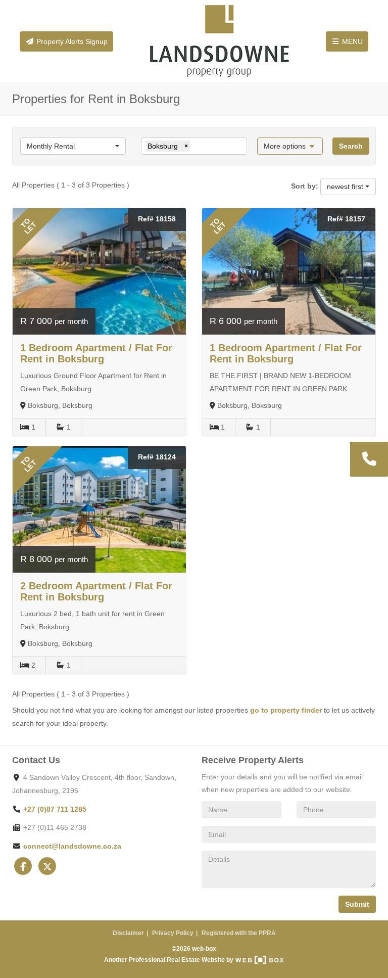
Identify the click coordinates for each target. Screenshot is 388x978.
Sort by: (304, 186)
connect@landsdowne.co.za (72, 846)
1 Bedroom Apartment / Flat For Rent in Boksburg (96, 353)
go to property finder (286, 710)
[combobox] (73, 146)
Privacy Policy (172, 933)
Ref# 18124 (157, 457)
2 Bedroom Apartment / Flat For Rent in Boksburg (96, 591)
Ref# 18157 (346, 219)
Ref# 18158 (157, 219)
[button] (290, 146)
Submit (357, 904)
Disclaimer (128, 933)
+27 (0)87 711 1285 (54, 809)
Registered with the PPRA (239, 933)
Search (351, 146)
